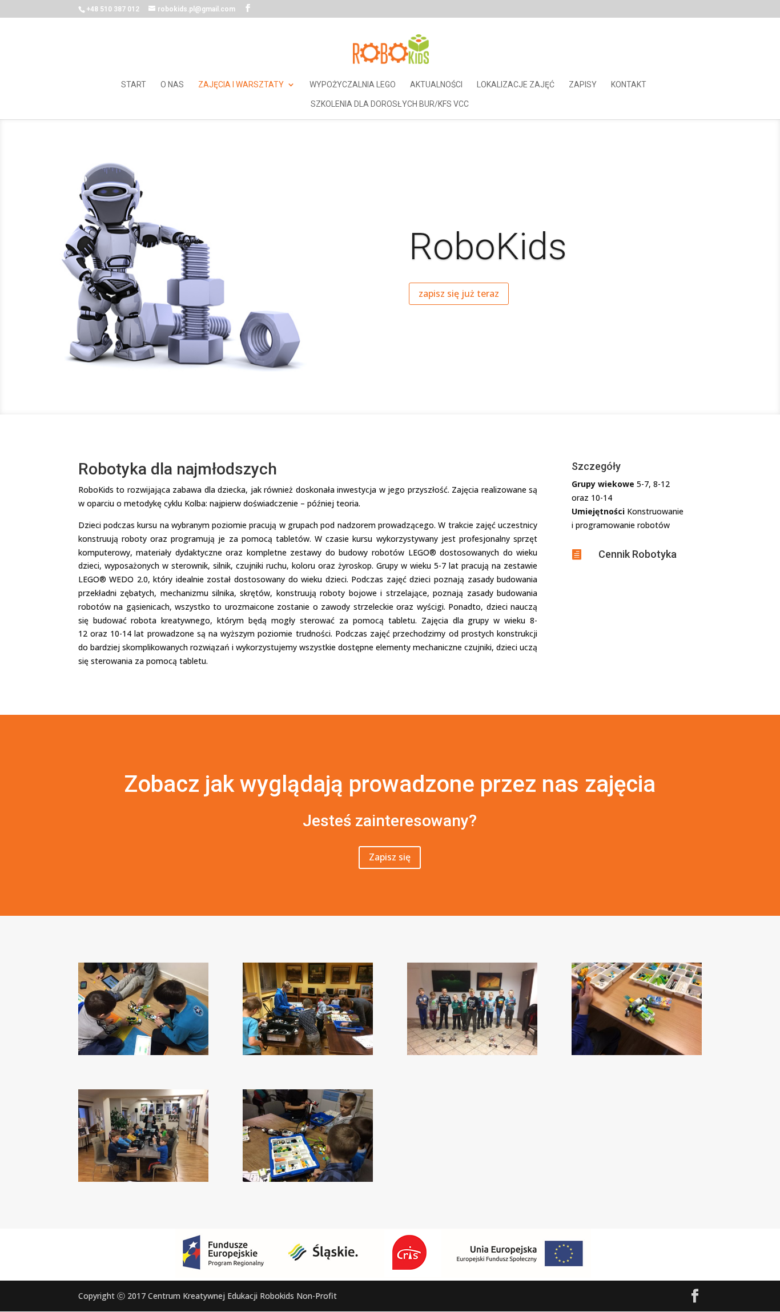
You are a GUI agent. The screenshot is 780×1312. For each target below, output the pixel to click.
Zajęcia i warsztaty (241, 85)
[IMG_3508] (308, 1178)
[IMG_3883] (472, 1052)
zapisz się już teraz (459, 293)
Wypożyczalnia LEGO (352, 85)
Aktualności (436, 85)
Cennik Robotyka (637, 554)
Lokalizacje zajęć (515, 85)
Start (133, 85)
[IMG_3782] (143, 1178)
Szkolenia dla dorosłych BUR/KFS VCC (390, 104)
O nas (172, 85)
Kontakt (628, 85)
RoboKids (488, 246)
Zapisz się (390, 857)
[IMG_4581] (143, 1052)
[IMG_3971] (308, 1052)
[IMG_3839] (637, 1052)
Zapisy (583, 85)
